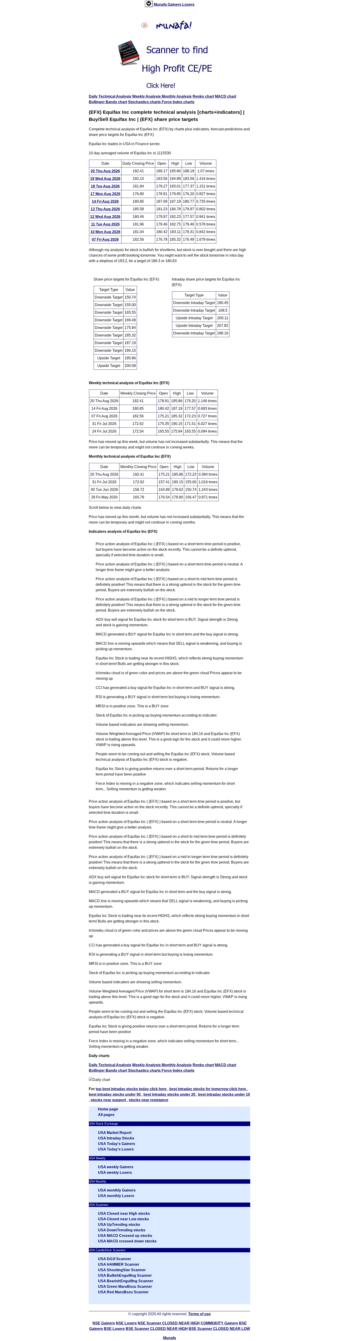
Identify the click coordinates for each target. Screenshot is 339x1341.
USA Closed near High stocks (124, 1213)
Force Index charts (178, 102)
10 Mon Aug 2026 (105, 232)
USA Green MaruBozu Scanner (125, 1286)
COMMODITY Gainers (219, 1323)
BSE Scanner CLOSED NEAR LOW (219, 1329)
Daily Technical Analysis (110, 96)
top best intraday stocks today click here (131, 1089)
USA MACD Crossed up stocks (125, 1236)
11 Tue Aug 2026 (105, 224)
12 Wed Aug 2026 (105, 217)
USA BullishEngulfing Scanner (125, 1275)
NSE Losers (126, 1323)
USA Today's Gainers (116, 1144)
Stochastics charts (145, 102)
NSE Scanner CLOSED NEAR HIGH (169, 1323)
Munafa (161, 4)
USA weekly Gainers (115, 1167)
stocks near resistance (148, 1100)
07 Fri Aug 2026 (105, 239)
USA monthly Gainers (117, 1190)
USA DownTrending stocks (121, 1230)
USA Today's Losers (116, 1149)
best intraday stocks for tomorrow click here (208, 1089)
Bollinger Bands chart (108, 102)
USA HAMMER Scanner (118, 1264)
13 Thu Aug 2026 (105, 209)
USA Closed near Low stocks (123, 1219)
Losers (188, 4)
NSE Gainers (103, 1323)
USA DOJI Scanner (114, 1259)
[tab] (149, 3)
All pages (106, 1115)
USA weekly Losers (115, 1172)
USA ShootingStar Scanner (122, 1270)
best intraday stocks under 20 (169, 1094)
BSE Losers (114, 1329)
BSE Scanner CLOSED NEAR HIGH (157, 1329)
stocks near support (109, 1100)
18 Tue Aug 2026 (105, 186)
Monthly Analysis (177, 96)
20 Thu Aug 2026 (105, 171)
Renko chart (203, 96)
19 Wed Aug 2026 (105, 179)
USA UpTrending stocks (119, 1225)
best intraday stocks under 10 (224, 1094)
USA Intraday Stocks (116, 1138)
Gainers (175, 4)
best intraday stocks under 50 (115, 1094)
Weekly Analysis (147, 96)
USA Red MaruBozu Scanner (123, 1292)
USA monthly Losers (116, 1196)
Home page (108, 1109)
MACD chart (225, 96)
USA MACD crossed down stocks (127, 1241)
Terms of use (199, 1314)
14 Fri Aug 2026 (105, 201)
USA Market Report (114, 1133)
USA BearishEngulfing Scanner (125, 1281)
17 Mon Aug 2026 (105, 194)
